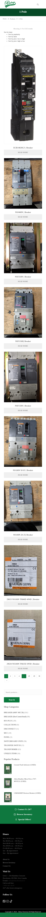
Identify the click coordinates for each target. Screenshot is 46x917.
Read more (23, 152)
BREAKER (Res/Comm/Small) (15, 717)
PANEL (7, 737)
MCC (6, 733)
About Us (6, 859)
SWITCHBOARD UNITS (13, 741)
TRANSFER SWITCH (12, 745)
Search (12, 700)
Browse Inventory (9, 862)
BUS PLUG (8, 721)
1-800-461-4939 (8, 885)
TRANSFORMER (10, 749)
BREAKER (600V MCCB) (14, 712)
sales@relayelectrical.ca (16, 881)
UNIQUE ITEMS (10, 753)
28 (29, 676)
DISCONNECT (10, 729)
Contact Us (6, 866)
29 (34, 676)
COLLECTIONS (10, 725)
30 (39, 676)
